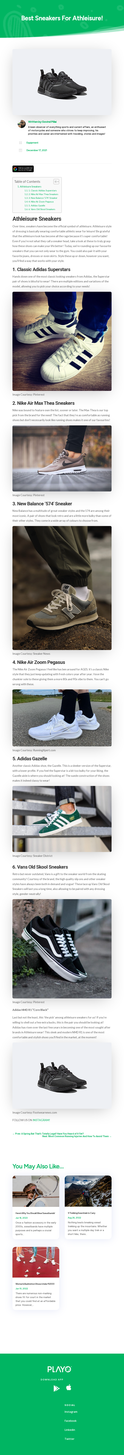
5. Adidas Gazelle (37, 205)
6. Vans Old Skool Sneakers (42, 209)
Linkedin (70, 1430)
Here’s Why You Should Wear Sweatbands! (35, 1213)
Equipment (32, 142)
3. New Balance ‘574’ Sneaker (43, 197)
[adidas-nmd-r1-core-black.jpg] (94, 1398)
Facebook (71, 1421)
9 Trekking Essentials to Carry (81, 1213)
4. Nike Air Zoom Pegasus (41, 201)
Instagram (71, 1412)
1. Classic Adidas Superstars (43, 190)
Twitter (69, 1439)
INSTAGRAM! (41, 1120)
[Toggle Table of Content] (54, 181)
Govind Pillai (49, 122)
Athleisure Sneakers (30, 186)
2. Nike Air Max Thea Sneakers (43, 194)
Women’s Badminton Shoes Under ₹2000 (35, 1284)
